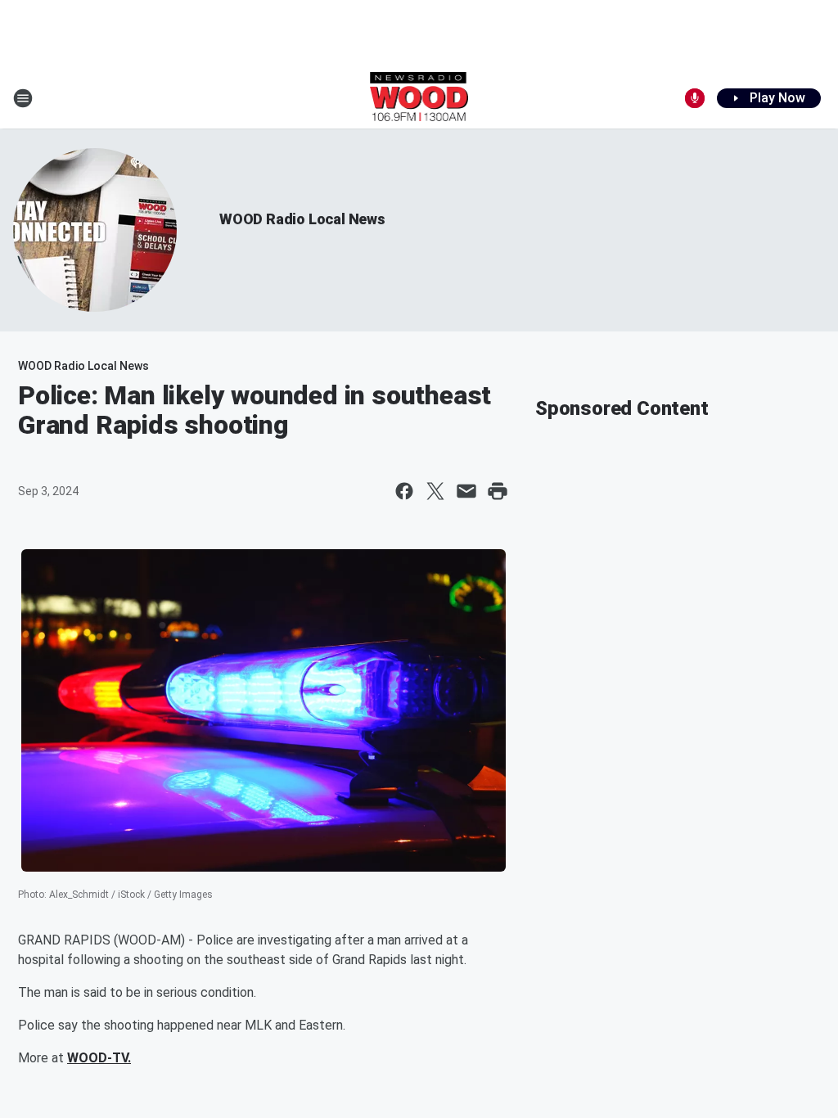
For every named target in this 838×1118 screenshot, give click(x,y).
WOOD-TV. (99, 1058)
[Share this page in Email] (466, 491)
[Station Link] (419, 98)
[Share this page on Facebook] (404, 491)
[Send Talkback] (695, 98)
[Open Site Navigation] (23, 98)
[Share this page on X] (435, 491)
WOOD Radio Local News (302, 219)
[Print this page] (497, 491)
